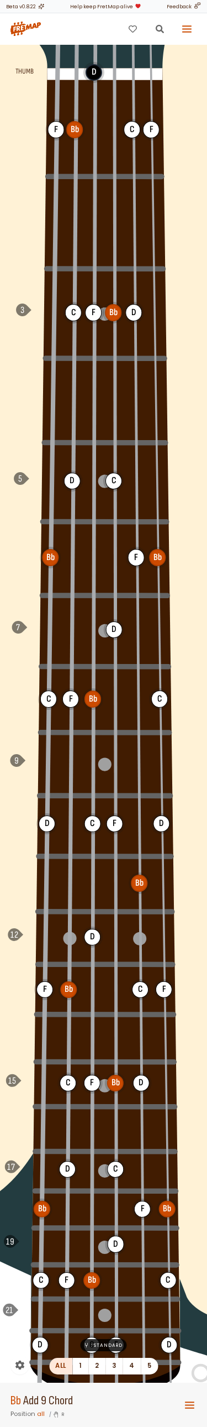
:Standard (107, 1345)
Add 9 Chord (48, 1400)
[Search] (159, 28)
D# (46, 882)
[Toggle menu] (187, 28)
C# (47, 761)
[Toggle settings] (19, 1365)
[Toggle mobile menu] (190, 1405)
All (60, 1365)
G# (52, 399)
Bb (15, 1400)
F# (54, 220)
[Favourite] (132, 28)
